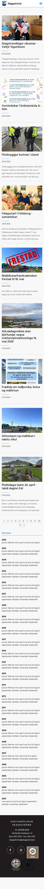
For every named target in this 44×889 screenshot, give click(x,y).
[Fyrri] (4, 521)
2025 (4, 548)
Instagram (21, 850)
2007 (4, 753)
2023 (4, 571)
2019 (4, 616)
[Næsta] (24, 525)
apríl (22, 542)
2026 (4, 540)
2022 (4, 582)
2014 (4, 673)
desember (33, 554)
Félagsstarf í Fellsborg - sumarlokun (17, 215)
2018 (4, 628)
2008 (4, 742)
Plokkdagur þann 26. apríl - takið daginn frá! (19, 487)
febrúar (11, 542)
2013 (4, 685)
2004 (4, 787)
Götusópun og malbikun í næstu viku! (18, 438)
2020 (4, 605)
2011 (4, 707)
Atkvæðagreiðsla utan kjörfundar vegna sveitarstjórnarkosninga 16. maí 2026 (19, 336)
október (15, 554)
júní (30, 542)
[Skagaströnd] (4, 3)
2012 (4, 696)
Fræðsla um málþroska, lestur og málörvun (21, 389)
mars (17, 542)
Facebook (10, 850)
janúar (5, 542)
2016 (4, 651)
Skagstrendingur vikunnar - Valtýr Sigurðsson (19, 45)
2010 (4, 719)
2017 (4, 639)
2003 (4, 798)
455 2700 (18, 836)
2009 (4, 730)
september (7, 554)
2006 (4, 764)
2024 (4, 559)
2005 (4, 776)
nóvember (24, 554)
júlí (33, 542)
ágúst (37, 542)
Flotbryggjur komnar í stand (20, 154)
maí (26, 542)
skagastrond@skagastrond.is (22, 840)
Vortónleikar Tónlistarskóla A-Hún (21, 107)
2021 (4, 594)
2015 (4, 662)
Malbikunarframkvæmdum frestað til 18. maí (19, 277)
